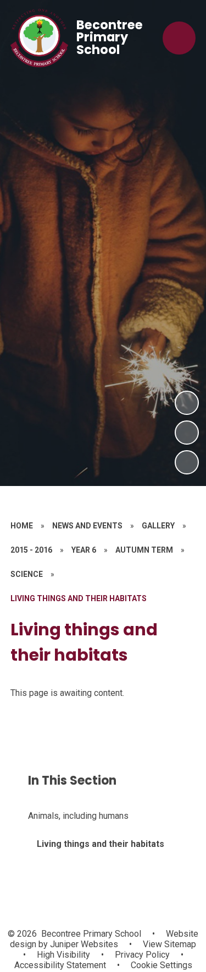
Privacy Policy (142, 954)
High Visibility (63, 954)
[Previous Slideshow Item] (187, 432)
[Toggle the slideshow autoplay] (187, 462)
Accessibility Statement (60, 965)
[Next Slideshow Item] (187, 403)
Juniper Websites (83, 944)
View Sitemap (169, 944)
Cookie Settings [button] (161, 965)
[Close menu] (179, 38)
